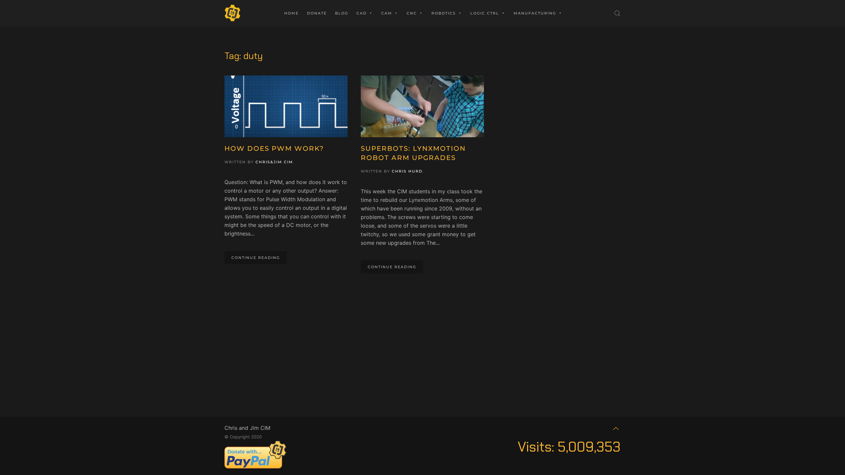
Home (291, 13)
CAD (361, 13)
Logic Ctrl (484, 13)
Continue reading (255, 257)
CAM (386, 13)
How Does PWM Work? (274, 148)
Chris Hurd (407, 171)
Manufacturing (535, 13)
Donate (317, 13)
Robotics (443, 13)
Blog (341, 13)
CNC (412, 13)
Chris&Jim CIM (274, 162)
